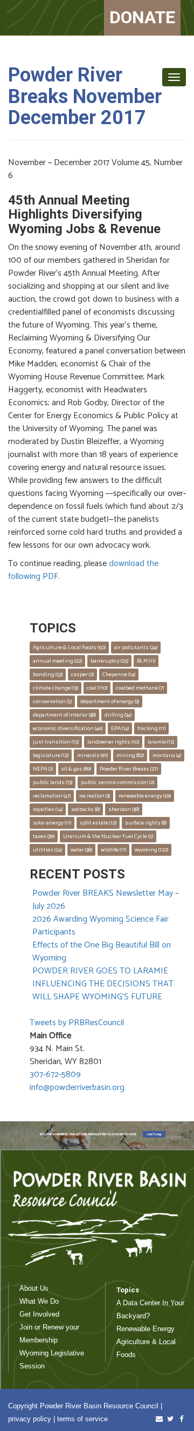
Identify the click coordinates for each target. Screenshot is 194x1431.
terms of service (82, 1419)
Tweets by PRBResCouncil (77, 1023)
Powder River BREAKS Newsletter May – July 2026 (105, 900)
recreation (94, 796)
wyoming (151, 850)
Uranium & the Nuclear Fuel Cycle (108, 836)
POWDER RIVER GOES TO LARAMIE (100, 971)
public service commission (117, 782)
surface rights (146, 823)
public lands (52, 782)
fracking (151, 728)
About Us (33, 1288)
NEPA (43, 769)
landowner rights (113, 742)
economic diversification (67, 728)
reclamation (52, 796)
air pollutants (135, 647)
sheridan (123, 809)
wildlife (113, 850)
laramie (161, 742)
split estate (98, 823)
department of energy (109, 701)
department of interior (64, 715)
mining (130, 755)
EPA (120, 728)
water (81, 850)
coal (97, 688)
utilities (47, 850)
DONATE (142, 17)
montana (167, 755)
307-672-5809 (55, 1074)
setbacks (85, 809)
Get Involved (39, 1314)
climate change (55, 688)
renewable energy (145, 796)
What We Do (39, 1301)
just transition (56, 742)
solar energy (52, 823)
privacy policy (29, 1419)
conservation (52, 701)
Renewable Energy (145, 1329)
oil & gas (76, 769)
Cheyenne (118, 674)
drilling (118, 715)
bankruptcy (109, 661)
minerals (92, 755)
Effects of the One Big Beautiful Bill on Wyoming (101, 951)
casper (82, 674)
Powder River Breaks (129, 769)
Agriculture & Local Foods (69, 647)
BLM (146, 661)
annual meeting (57, 661)
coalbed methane (140, 688)
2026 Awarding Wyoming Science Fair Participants (100, 925)
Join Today (154, 1134)
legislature (50, 755)
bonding (48, 674)
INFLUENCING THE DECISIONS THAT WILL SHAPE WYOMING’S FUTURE (103, 990)
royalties (48, 809)
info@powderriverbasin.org (77, 1087)
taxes (43, 836)
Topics (127, 1290)
